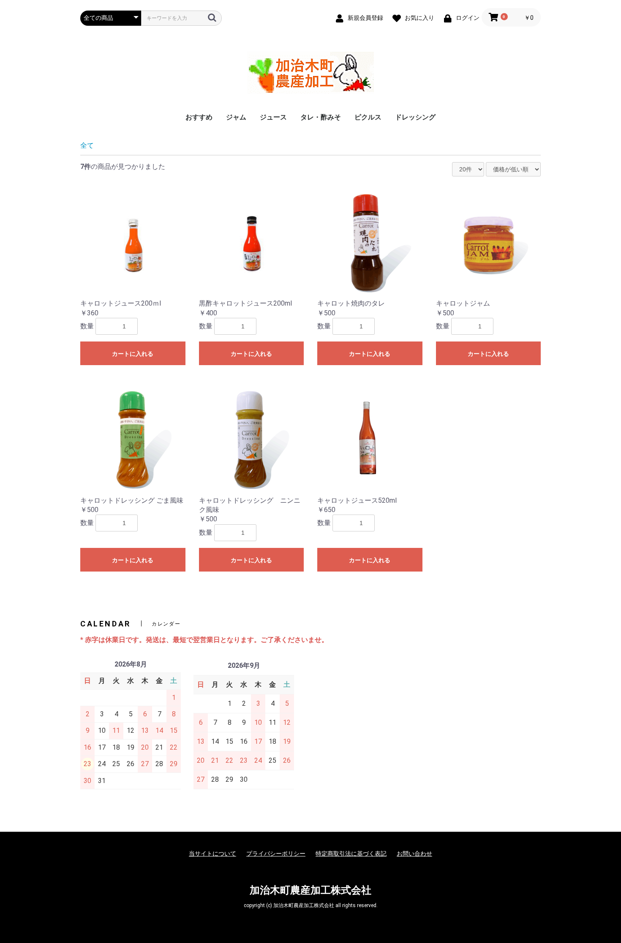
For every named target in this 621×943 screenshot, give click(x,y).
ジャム (236, 117)
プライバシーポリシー (275, 853)
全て (87, 145)
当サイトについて (212, 853)
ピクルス (367, 117)
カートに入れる (132, 353)
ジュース (273, 117)
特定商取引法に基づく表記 (351, 853)
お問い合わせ (414, 853)
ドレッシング (415, 117)
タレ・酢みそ (320, 117)
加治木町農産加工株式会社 (310, 890)
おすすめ (198, 117)
